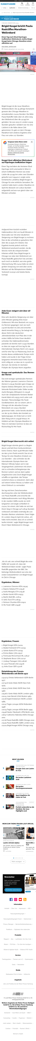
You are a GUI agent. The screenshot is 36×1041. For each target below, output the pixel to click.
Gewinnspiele (29, 959)
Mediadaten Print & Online (14, 974)
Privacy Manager (8, 924)
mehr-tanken (7, 1023)
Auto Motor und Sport (18, 1012)
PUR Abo (12, 944)
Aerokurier (7, 1012)
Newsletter (20, 964)
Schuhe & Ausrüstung (23, 7)
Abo (12, 939)
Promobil (15, 1028)
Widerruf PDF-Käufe (26, 949)
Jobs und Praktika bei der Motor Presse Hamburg (18, 984)
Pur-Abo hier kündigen (24, 944)
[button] (18, 62)
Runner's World (24, 1028)
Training (4, 7)
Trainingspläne (6, 959)
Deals (13, 964)
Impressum (22, 908)
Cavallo (14, 1018)
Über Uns (14, 908)
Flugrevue (22, 1018)
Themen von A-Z (18, 959)
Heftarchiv (27, 974)
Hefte (15, 0)
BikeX (29, 1012)
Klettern (29, 1018)
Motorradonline (27, 1023)
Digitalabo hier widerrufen (22, 929)
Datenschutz (27, 919)
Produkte (21, 0)
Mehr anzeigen (17, 861)
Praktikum (9, 929)
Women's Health (18, 1034)
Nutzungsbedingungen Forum (13, 919)
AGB (29, 908)
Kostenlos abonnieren (13, 890)
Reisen (6, 944)
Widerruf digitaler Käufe (11, 949)
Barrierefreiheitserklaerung (23, 924)
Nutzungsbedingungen (17, 913)
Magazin (6, 939)
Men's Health (17, 1023)
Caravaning (6, 1018)
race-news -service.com (9, 46)
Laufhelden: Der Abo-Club (23, 939)
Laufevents (12, 7)
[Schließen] (32, 142)
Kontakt (7, 908)
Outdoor (8, 1028)
